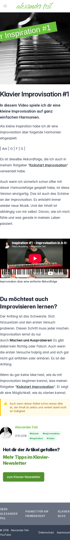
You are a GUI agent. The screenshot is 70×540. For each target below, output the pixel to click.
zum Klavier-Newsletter (23, 477)
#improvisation (51, 433)
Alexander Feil (26, 427)
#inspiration (36, 438)
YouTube (5, 534)
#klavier (34, 433)
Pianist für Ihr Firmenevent (37, 514)
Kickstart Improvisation (48, 165)
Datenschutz (46, 532)
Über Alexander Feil (9, 514)
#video (51, 438)
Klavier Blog (64, 514)
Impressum (63, 532)
